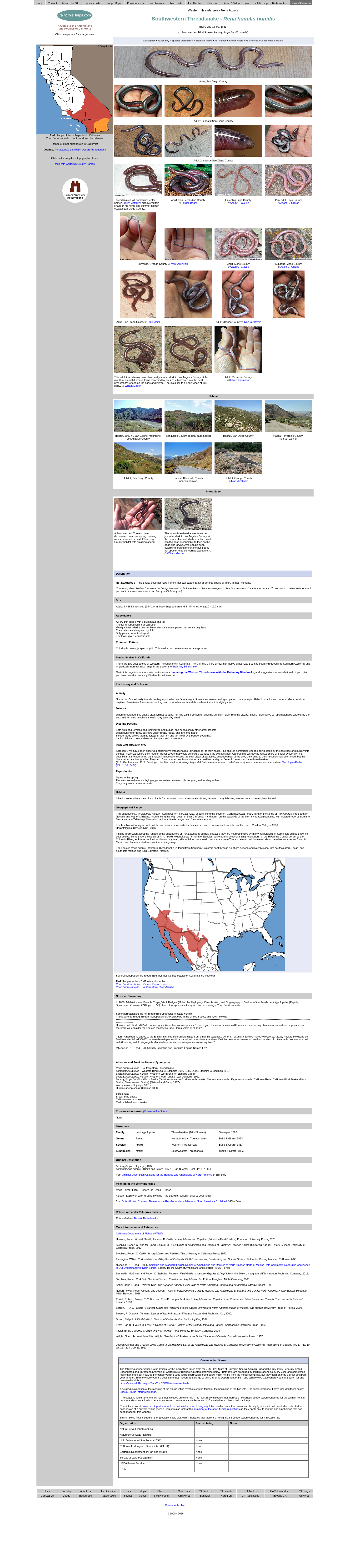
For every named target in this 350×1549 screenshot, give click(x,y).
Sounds (128, 1495)
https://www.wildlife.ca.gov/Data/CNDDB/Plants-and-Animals (154, 1383)
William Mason (133, 385)
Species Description (182, 40)
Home (47, 1491)
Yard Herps (183, 1495)
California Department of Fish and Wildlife (139, 1233)
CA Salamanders (280, 1491)
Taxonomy (163, 40)
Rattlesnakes (108, 1495)
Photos (161, 1491)
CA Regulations (250, 1495)
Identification (108, 1491)
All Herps (304, 1495)
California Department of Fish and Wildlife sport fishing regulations (179, 1406)
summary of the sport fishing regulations (217, 1409)
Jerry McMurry (132, 202)
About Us (85, 1491)
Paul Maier (154, 322)
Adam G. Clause (239, 202)
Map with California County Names (75, 163)
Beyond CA (279, 1495)
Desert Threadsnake (155, 984)
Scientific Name (203, 40)
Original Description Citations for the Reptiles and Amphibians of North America (167, 1174)
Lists (128, 1491)
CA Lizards (226, 1491)
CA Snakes (205, 1491)
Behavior (205, 1495)
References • (252, 40)
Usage (66, 1495)
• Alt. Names (219, 40)
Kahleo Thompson (239, 380)
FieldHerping (161, 1495)
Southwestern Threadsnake (158, 987)
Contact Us (47, 1495)
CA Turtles (251, 1491)
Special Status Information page (138, 1391)
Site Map (66, 1491)
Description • (150, 40)
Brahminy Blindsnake (184, 666)
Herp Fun (226, 1495)
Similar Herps (236, 40)
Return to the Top (175, 1505)
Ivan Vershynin (179, 263)
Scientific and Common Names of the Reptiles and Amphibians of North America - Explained (175, 1201)
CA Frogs (304, 1491)
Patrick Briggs (189, 202)
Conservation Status (271, 40)
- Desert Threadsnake (80, 149)
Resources (85, 1495)
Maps (143, 1491)
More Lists (184, 1491)
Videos (143, 1495)
